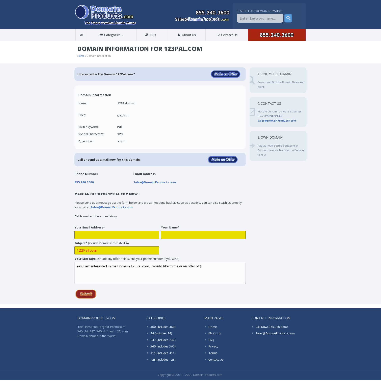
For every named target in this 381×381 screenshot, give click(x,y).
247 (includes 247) (163, 340)
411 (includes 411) (163, 353)
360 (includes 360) (107, 40)
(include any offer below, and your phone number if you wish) (126, 259)
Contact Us (229, 35)
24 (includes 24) (161, 333)
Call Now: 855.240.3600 (272, 327)
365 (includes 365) (163, 346)
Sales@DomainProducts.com (275, 333)
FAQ (154, 35)
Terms (212, 353)
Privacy (213, 346)
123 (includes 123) (163, 359)
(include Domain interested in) (101, 243)
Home (81, 56)
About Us (188, 35)
